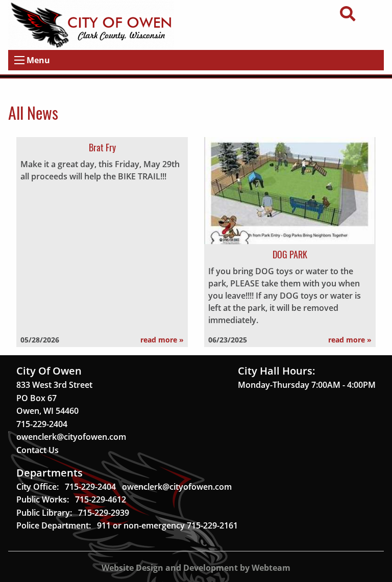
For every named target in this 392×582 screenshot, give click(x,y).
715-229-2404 (41, 424)
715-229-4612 (100, 499)
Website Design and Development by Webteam (196, 567)
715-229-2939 (103, 512)
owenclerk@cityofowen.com (71, 436)
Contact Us (37, 450)
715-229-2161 (212, 525)
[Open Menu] (19, 60)
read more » (162, 340)
